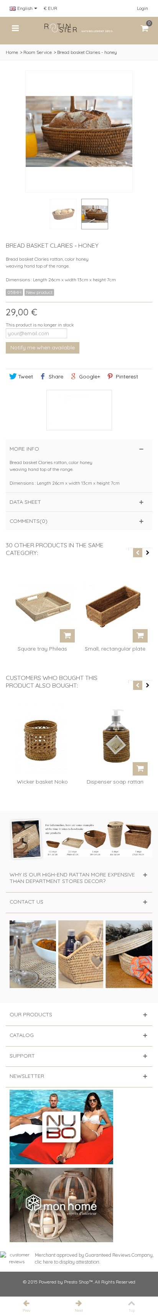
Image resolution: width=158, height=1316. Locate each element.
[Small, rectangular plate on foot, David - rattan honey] (115, 606)
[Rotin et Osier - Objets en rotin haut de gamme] (79, 28)
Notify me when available (42, 347)
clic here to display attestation (67, 1262)
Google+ (88, 376)
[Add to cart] (67, 636)
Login (142, 8)
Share (55, 376)
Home (12, 52)
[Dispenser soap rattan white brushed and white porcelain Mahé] (115, 738)
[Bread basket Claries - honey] (94, 214)
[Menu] (15, 28)
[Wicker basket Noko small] (42, 738)
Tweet (24, 376)
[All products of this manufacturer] (79, 410)
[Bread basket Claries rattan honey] (63, 214)
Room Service (37, 52)
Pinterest (126, 376)
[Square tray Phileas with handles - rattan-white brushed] (42, 606)
